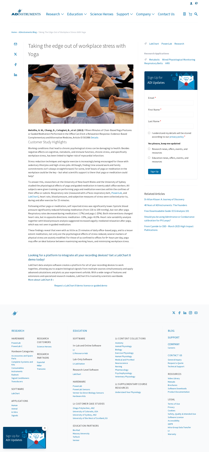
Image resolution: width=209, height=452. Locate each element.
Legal (171, 399)
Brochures (172, 385)
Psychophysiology (123, 373)
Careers (171, 347)
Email (151, 97)
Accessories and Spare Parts (22, 357)
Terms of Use (174, 403)
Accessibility (173, 420)
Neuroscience (121, 363)
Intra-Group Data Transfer (179, 427)
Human (14, 405)
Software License (176, 417)
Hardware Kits (79, 396)
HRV (167, 63)
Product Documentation (179, 391)
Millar (39, 365)
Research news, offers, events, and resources (169, 150)
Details (94, 137)
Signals (14, 415)
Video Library (174, 378)
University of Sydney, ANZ (85, 414)
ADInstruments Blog (28, 32)
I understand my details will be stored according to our (171, 134)
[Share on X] (15, 54)
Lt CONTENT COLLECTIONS (130, 338)
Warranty (172, 434)
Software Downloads (177, 388)
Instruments (16, 371)
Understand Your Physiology (128, 392)
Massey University (81, 433)
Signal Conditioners (20, 378)
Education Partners (86, 425)
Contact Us (166, 14)
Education (75, 14)
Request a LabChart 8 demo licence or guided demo (80, 285)
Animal (14, 408)
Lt (74, 350)
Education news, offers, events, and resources (170, 159)
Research (53, 14)
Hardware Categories (22, 351)
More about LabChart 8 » (41, 279)
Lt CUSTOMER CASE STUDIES (89, 403)
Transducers (17, 381)
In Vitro (14, 412)
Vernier (76, 440)
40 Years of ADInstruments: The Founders (165, 205)
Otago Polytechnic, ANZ (84, 408)
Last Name (153, 121)
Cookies (171, 410)
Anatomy (119, 342)
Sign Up (155, 171)
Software (17, 388)
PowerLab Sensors (81, 389)
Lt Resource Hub (80, 353)
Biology (118, 349)
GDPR (170, 424)
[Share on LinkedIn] (15, 74)
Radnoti (15, 374)
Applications (19, 400)
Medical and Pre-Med (124, 359)
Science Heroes (101, 14)
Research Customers (44, 340)
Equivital (41, 362)
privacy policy (177, 136)
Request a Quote (175, 363)
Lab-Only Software (82, 359)
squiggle (14, 313)
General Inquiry (175, 359)
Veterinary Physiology (125, 376)
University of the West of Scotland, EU (90, 418)
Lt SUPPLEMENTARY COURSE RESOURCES (131, 386)
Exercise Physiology (124, 353)
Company (143, 14)
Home (14, 32)
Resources (174, 373)
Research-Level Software (86, 369)
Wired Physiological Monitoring (178, 59)
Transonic (41, 369)
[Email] (15, 43)
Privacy (171, 407)
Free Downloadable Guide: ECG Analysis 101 (166, 210)
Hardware (17, 338)
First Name (154, 109)
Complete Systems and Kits (22, 363)
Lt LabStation (79, 363)
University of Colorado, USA (85, 411)
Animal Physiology (123, 346)
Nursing (118, 366)
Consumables (17, 368)
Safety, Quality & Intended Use (182, 414)
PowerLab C (16, 346)
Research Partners (43, 356)
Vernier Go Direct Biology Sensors (88, 392)
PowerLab (116, 192)
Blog (171, 330)
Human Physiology (123, 356)
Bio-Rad (76, 430)
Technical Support (176, 366)
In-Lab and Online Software (87, 345)
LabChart (33, 196)
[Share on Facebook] (15, 64)
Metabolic (154, 59)
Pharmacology (121, 369)
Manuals (171, 381)
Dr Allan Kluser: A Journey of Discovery (164, 199)
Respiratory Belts (153, 63)
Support (122, 14)
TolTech (76, 436)
